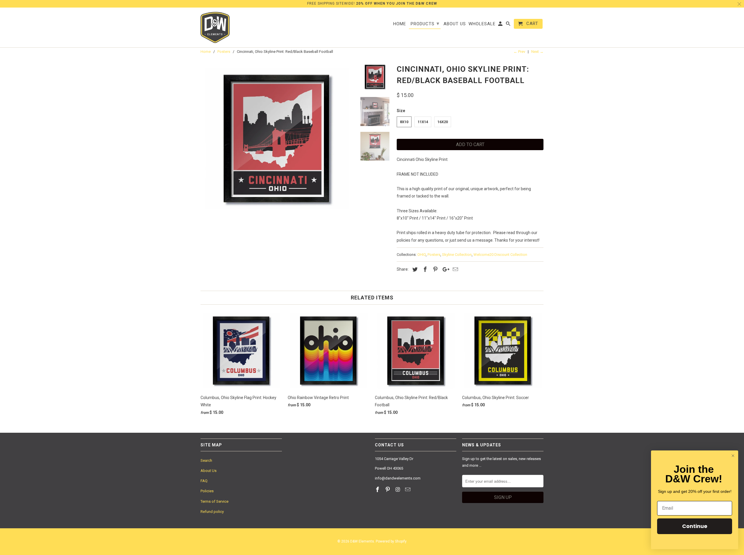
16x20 (442, 122)
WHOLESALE (482, 23)
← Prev (519, 51)
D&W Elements (362, 541)
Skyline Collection (457, 254)
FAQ (204, 481)
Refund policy (212, 511)
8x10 (404, 122)
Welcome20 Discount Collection (500, 254)
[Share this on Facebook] (424, 269)
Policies (207, 491)
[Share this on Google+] (444, 269)
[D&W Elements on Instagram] (398, 489)
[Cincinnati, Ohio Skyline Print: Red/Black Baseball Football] (277, 138)
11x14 (423, 122)
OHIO (421, 254)
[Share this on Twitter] (414, 269)
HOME (399, 23)
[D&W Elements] (215, 27)
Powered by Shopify (391, 541)
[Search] (508, 25)
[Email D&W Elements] (408, 489)
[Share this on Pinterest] (434, 269)
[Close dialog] (733, 456)
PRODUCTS (425, 23)
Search (206, 460)
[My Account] (500, 25)
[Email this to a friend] (454, 269)
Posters (434, 254)
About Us (209, 470)
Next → (537, 51)
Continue (694, 526)
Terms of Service (214, 501)
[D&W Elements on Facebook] (378, 489)
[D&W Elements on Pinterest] (388, 489)
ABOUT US (454, 23)
